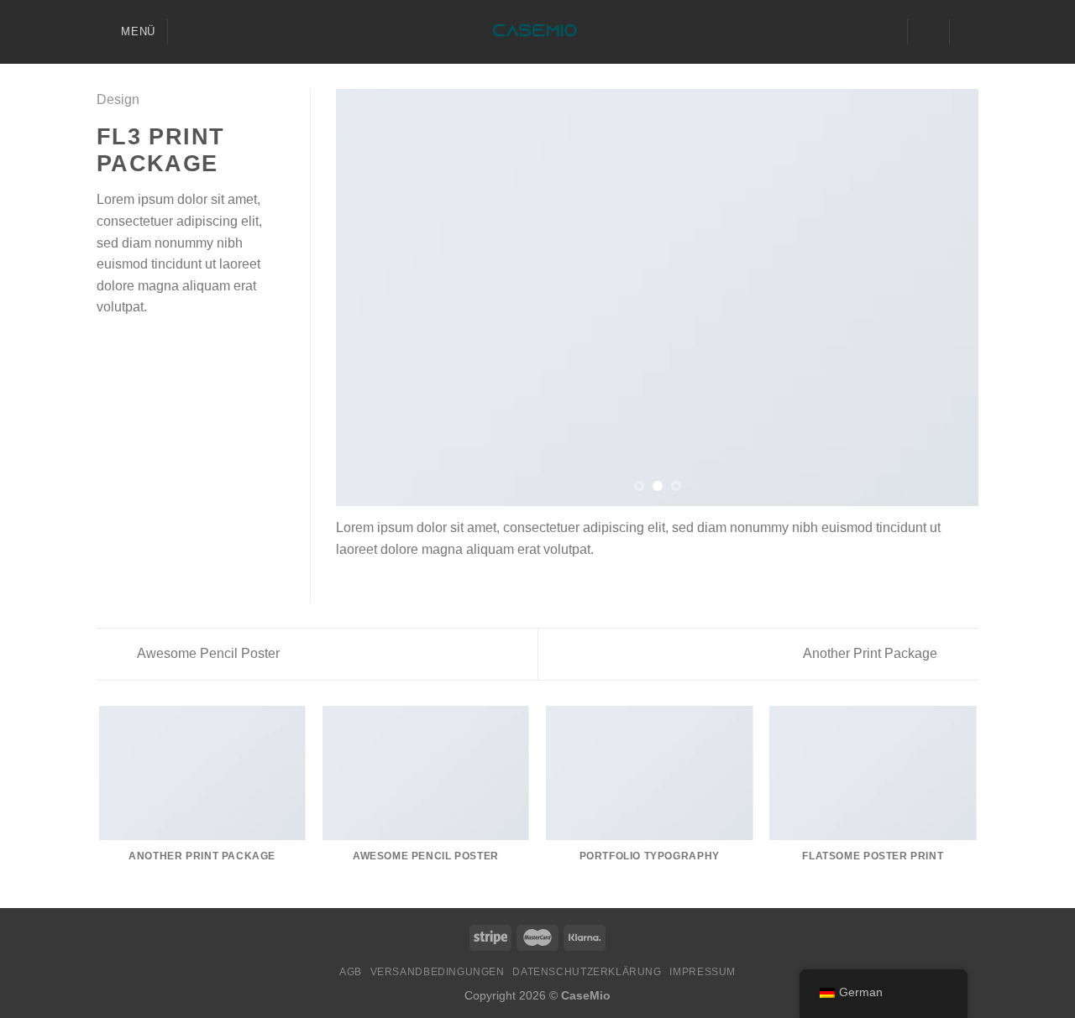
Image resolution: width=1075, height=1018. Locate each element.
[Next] (945, 297)
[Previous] (369, 297)
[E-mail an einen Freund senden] (148, 347)
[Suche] (187, 32)
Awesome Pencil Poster (207, 653)
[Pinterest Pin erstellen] (168, 347)
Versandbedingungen (437, 972)
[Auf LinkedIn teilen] (189, 347)
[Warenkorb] (970, 31)
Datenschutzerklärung (586, 972)
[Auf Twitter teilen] (127, 347)
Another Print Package (872, 653)
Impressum (702, 972)
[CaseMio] (537, 32)
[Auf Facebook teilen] (106, 347)
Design (118, 99)
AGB (350, 972)
